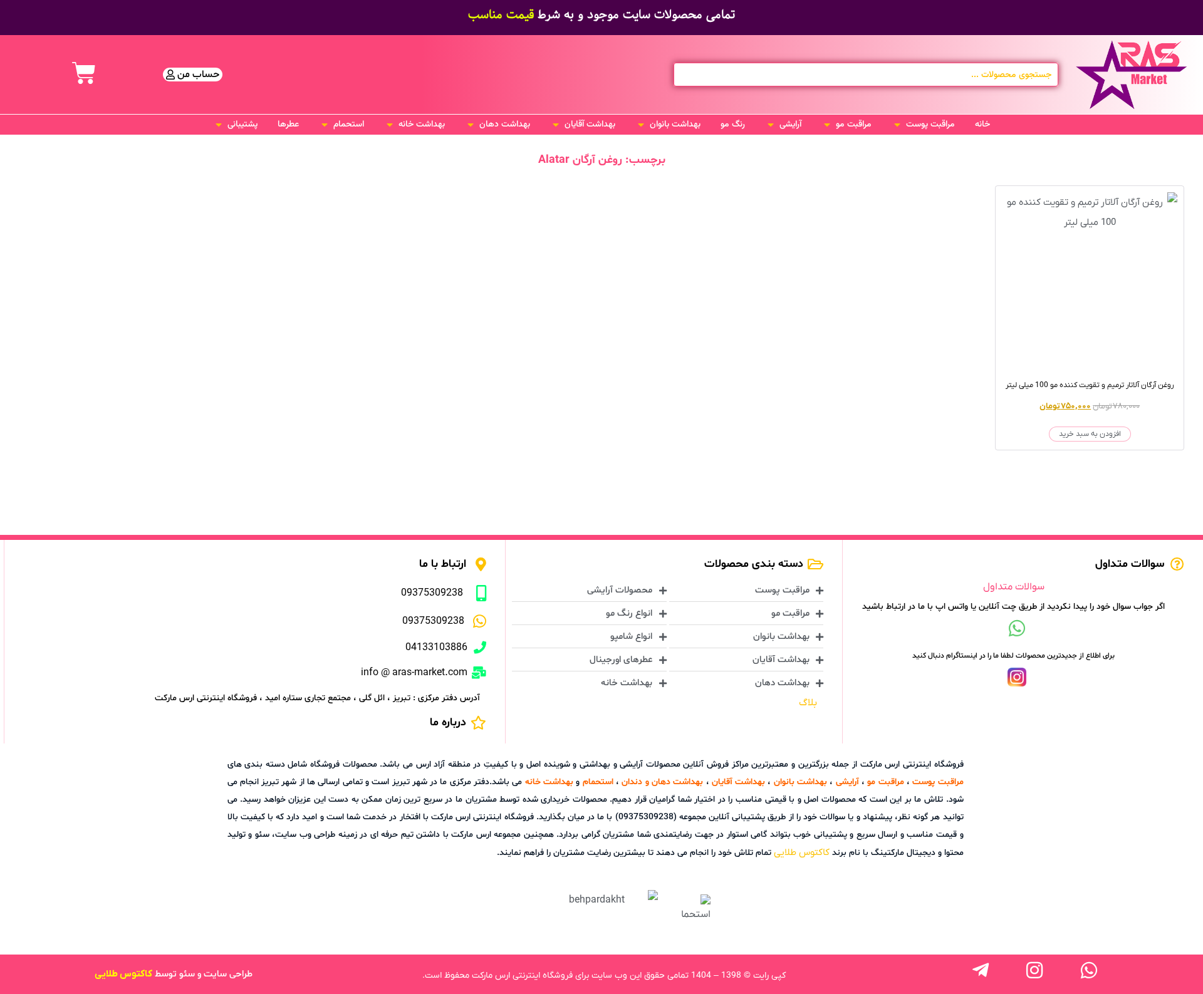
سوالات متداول (1013, 587)
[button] (923, 125)
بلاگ (808, 702)
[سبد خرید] (84, 73)
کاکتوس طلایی (802, 852)
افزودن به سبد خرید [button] (1090, 434)
